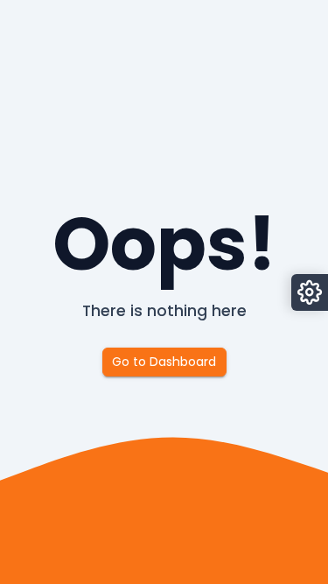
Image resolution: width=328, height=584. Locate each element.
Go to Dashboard (164, 361)
